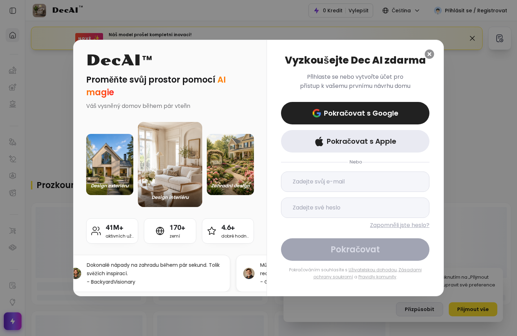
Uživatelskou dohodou (373, 270)
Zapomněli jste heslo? (399, 225)
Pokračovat (355, 249)
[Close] (429, 54)
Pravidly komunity (377, 277)
